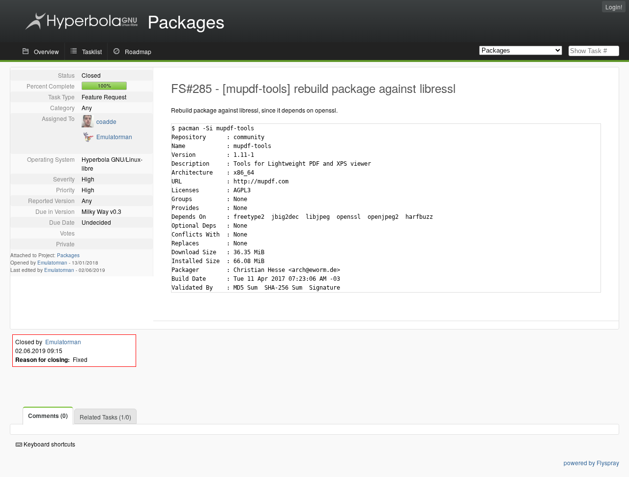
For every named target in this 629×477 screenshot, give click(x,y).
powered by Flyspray (591, 462)
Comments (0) (48, 415)
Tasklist (92, 51)
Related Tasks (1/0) (105, 417)
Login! (613, 6)
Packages (68, 255)
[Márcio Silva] (88, 124)
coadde (106, 121)
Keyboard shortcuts (48, 444)
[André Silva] (88, 140)
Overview (46, 51)
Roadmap (138, 51)
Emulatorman (114, 136)
